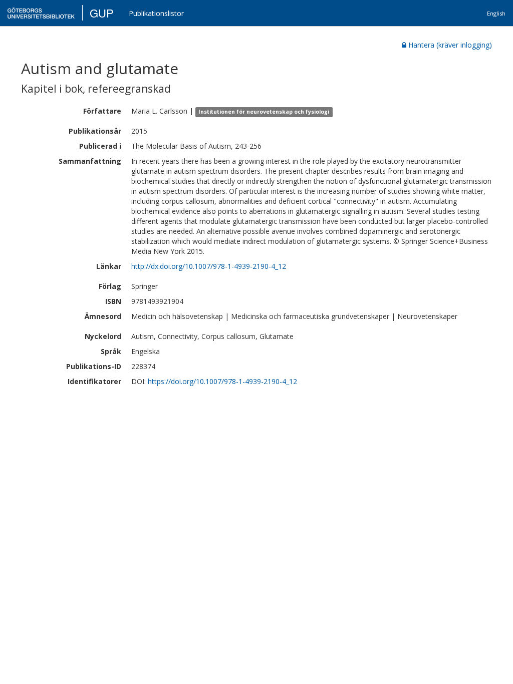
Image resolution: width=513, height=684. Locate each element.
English (496, 13)
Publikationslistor (156, 13)
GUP (102, 13)
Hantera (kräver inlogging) (450, 45)
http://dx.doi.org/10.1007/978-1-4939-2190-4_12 (208, 266)
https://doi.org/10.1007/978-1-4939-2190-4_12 (222, 381)
